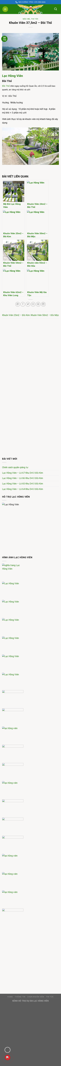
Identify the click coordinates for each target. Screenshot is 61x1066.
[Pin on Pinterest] (38, 304)
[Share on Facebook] (22, 304)
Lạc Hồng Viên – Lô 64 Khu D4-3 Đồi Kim (22, 489)
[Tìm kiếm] (55, 9)
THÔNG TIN (20, 997)
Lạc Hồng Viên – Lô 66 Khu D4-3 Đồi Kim (22, 478)
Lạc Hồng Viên (12, 76)
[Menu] (5, 9)
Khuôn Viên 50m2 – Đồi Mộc (45, 315)
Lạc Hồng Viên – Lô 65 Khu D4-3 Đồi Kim (22, 483)
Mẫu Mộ (26, 19)
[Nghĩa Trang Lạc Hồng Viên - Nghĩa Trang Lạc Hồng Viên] (30, 9)
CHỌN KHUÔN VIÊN (35, 997)
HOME (10, 997)
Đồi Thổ (6, 86)
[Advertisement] (30, 354)
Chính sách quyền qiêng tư (15, 467)
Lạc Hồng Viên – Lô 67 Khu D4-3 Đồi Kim (22, 473)
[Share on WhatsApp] (17, 304)
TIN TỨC (34, 19)
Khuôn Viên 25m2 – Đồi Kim (16, 315)
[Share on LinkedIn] (43, 304)
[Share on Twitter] (28, 304)
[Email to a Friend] (33, 304)
